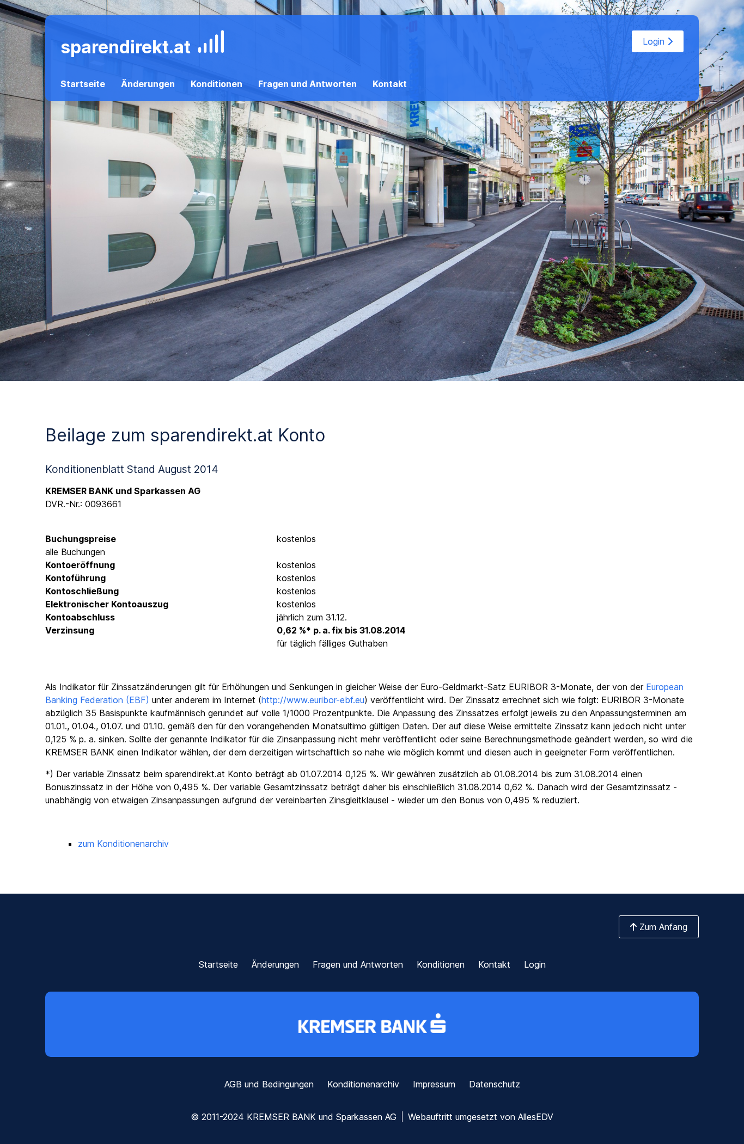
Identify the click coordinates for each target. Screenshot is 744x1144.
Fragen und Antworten (307, 83)
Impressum (434, 1084)
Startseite (82, 83)
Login (655, 41)
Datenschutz (494, 1084)
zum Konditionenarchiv (123, 843)
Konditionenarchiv (363, 1084)
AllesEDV (535, 1116)
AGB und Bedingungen (269, 1084)
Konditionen (216, 83)
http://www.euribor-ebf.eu (312, 699)
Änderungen (148, 83)
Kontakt (390, 83)
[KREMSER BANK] (372, 1024)
